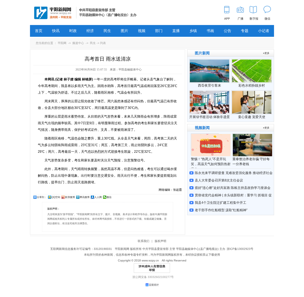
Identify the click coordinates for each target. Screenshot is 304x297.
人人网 (98, 197)
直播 (176, 31)
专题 (244, 31)
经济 (90, 31)
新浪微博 (70, 197)
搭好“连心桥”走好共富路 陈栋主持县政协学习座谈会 (232, 188)
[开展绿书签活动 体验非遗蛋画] (209, 92)
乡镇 (193, 31)
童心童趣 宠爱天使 (251, 117)
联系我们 (143, 241)
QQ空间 (55, 197)
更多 (267, 53)
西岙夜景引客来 (209, 85)
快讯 (56, 31)
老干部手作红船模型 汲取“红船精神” (221, 210)
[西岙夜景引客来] (209, 61)
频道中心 (78, 43)
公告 (227, 31)
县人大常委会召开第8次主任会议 (219, 180)
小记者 (263, 31)
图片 (124, 31)
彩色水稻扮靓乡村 (251, 85)
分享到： (42, 197)
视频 (141, 31)
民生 (107, 31)
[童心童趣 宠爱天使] (251, 92)
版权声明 (160, 241)
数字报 (254, 18)
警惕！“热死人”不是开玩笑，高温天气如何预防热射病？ (211, 164)
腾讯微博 (85, 197)
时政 (73, 31)
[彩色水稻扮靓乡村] (251, 61)
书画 (210, 31)
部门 (159, 31)
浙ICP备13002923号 (240, 248)
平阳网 (62, 43)
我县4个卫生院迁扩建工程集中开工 (220, 202)
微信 (109, 197)
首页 (38, 31)
